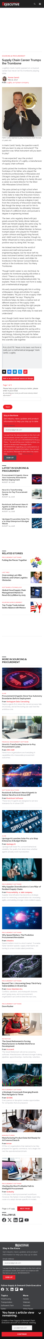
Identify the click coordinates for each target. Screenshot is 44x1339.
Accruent (10, 1049)
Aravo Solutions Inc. (14, 989)
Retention (6, 1039)
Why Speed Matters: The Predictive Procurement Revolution (18, 936)
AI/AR (4, 693)
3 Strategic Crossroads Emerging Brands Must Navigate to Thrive (20, 1093)
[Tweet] (20, 372)
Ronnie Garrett (13, 78)
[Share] (9, 372)
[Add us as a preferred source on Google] (25, 372)
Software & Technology (12, 587)
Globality (10, 1192)
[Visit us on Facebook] (4, 1220)
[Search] (35, 4)
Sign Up (10, 458)
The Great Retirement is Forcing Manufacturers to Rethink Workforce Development (18, 1043)
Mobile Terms (13, 454)
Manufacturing (8, 1135)
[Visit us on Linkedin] (16, 1220)
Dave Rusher (7, 1006)
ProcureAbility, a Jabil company (19, 892)
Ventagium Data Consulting (17, 702)
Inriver (9, 1144)
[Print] (4, 372)
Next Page (25, 1209)
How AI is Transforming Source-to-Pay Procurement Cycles (14, 492)
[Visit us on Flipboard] (21, 1220)
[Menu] (40, 4)
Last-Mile (6, 572)
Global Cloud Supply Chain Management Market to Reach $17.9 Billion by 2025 (14, 592)
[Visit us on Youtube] (27, 1220)
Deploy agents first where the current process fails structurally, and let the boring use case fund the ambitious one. (22, 706)
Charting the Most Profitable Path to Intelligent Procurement (18, 1187)
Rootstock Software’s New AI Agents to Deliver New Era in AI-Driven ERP (15, 506)
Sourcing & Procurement (13, 56)
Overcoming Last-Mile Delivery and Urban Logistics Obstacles (15, 577)
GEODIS (9, 1098)
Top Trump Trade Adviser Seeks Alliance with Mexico (14, 606)
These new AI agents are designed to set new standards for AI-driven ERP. (20, 802)
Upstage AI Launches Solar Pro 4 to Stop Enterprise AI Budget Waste (15, 521)
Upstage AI (11, 844)
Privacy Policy (28, 454)
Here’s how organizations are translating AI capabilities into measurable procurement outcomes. (18, 755)
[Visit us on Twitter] (10, 1220)
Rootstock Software (14, 798)
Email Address (10, 425)
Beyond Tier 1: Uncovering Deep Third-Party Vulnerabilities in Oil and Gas (21, 984)
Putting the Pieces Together (14, 560)
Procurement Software (11, 557)
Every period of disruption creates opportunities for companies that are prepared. (21, 1101)
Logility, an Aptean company (17, 83)
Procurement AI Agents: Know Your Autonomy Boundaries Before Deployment (15, 477)
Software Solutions (10, 790)
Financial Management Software (15, 742)
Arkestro (10, 941)
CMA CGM (10, 750)
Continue (22, 1334)
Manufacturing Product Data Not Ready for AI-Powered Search (21, 1139)
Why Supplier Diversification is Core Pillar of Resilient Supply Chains (21, 888)
